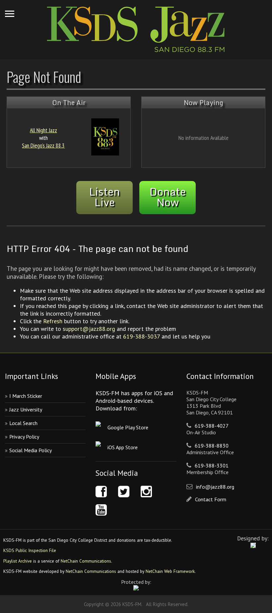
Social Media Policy (30, 450)
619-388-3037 (141, 336)
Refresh (52, 321)
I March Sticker (25, 396)
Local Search (23, 423)
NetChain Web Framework (170, 571)
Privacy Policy (24, 436)
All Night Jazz (43, 130)
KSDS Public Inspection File (29, 550)
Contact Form (210, 499)
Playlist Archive (17, 561)
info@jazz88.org (215, 486)
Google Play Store (127, 427)
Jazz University (25, 409)
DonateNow (168, 197)
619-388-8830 (212, 445)
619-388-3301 (212, 465)
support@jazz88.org (89, 329)
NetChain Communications (86, 561)
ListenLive (104, 197)
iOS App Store (122, 447)
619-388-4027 (212, 425)
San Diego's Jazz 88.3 (43, 145)
